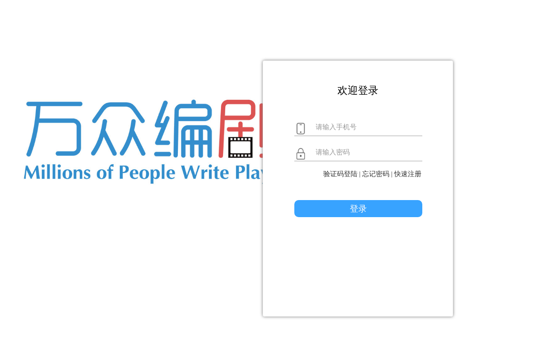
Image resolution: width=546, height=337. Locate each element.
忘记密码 (375, 173)
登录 (358, 208)
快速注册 (407, 173)
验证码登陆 (340, 173)
